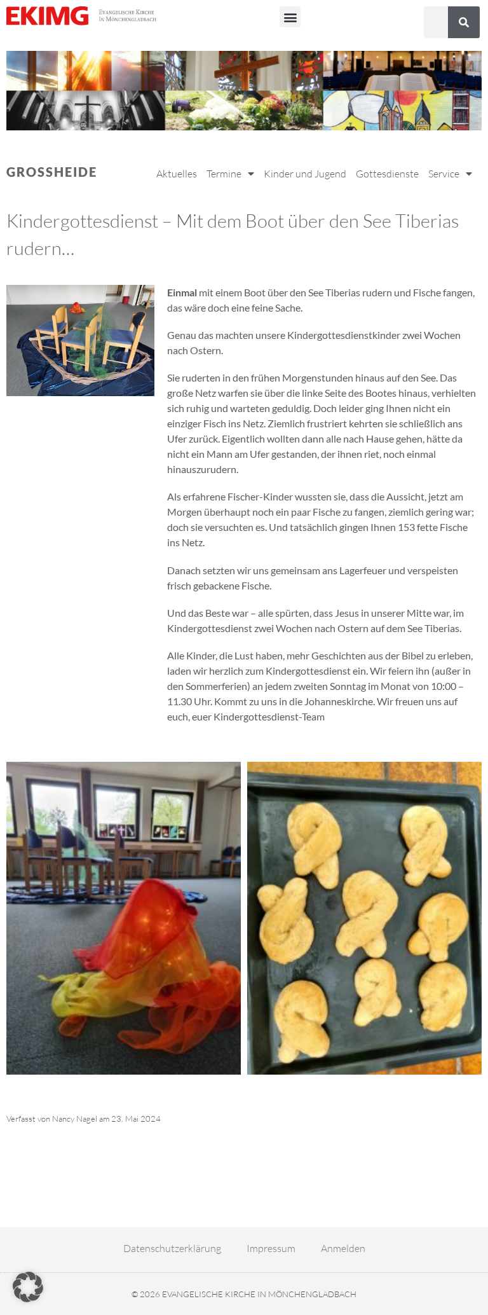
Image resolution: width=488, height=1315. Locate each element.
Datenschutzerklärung (172, 1248)
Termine (224, 173)
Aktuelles (176, 173)
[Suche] (464, 22)
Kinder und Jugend (305, 173)
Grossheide (51, 171)
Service (443, 173)
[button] (290, 16)
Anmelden (343, 1248)
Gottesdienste (387, 173)
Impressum (271, 1248)
